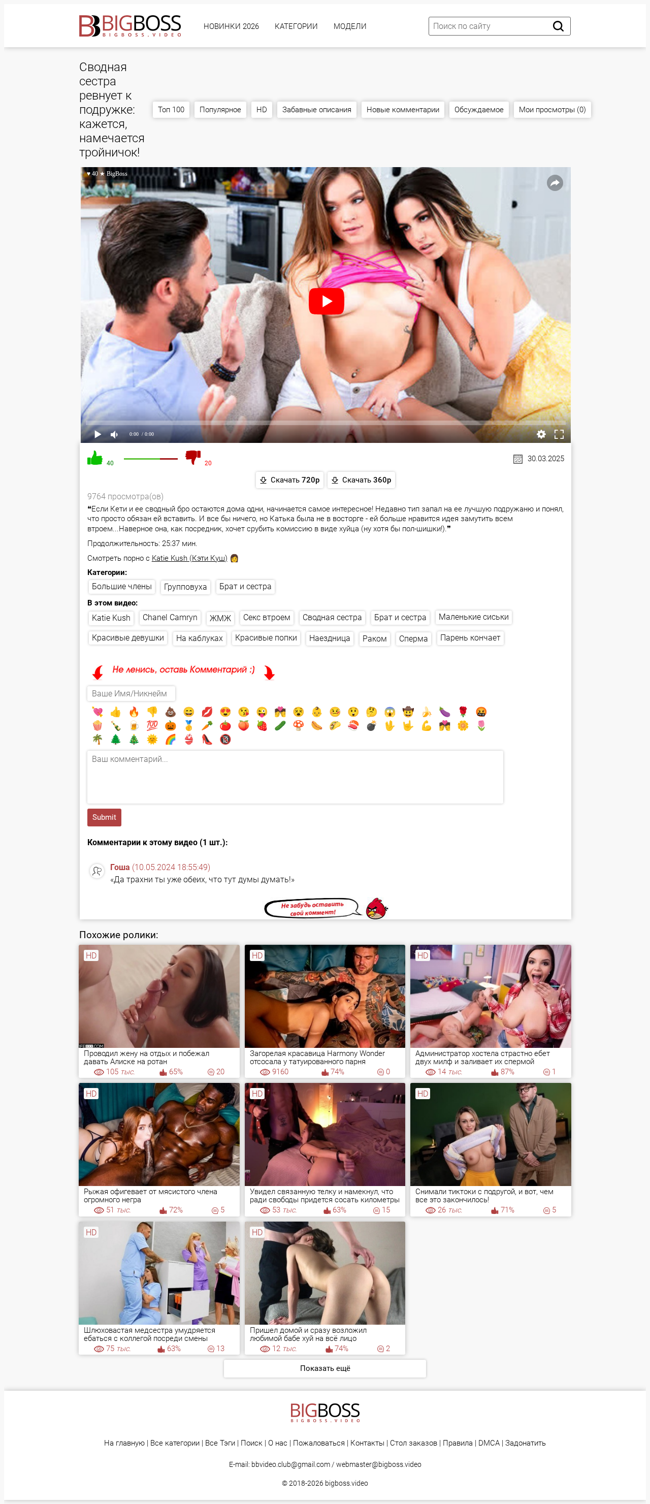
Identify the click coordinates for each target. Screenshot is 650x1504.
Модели (350, 26)
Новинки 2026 (231, 26)
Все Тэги (220, 1443)
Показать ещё (325, 1368)
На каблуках (199, 638)
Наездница (329, 638)
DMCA (489, 1443)
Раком (375, 639)
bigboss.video (346, 1483)
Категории (296, 26)
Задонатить (525, 1443)
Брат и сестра (245, 586)
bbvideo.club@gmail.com (290, 1464)
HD (261, 109)
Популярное (220, 109)
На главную (124, 1443)
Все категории (175, 1443)
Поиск (252, 1443)
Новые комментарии (403, 109)
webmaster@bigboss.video (378, 1464)
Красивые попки (266, 638)
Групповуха (185, 587)
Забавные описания (316, 109)
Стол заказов (413, 1443)
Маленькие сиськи (474, 617)
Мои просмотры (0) (552, 109)
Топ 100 (171, 109)
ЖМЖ (220, 618)
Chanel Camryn (170, 617)
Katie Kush (111, 618)
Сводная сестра (332, 617)
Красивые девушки (128, 638)
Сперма (413, 639)
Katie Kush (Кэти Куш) (190, 558)
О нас (277, 1443)
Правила (458, 1443)
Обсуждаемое (479, 109)
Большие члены (122, 586)
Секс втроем (266, 617)
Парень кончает (470, 638)
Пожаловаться (319, 1443)
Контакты (367, 1443)
